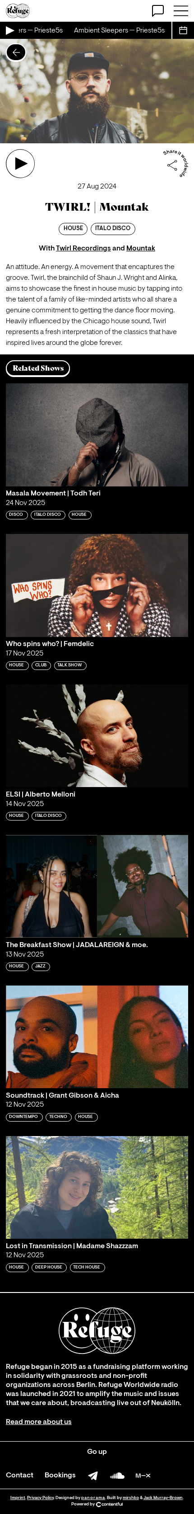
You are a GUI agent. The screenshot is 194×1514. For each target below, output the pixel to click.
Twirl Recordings (83, 248)
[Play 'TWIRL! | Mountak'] (20, 163)
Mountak (140, 248)
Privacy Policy (40, 1498)
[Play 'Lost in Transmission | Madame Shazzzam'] (97, 1187)
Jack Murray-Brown (163, 1498)
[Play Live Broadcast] (9, 30)
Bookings (60, 1475)
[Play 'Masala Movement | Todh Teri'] (97, 434)
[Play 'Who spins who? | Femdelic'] (97, 585)
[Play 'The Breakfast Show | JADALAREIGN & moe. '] (97, 886)
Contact (19, 1475)
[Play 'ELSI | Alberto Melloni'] (97, 735)
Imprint (17, 1498)
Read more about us (39, 1422)
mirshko (131, 1498)
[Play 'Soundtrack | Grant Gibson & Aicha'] (97, 1037)
